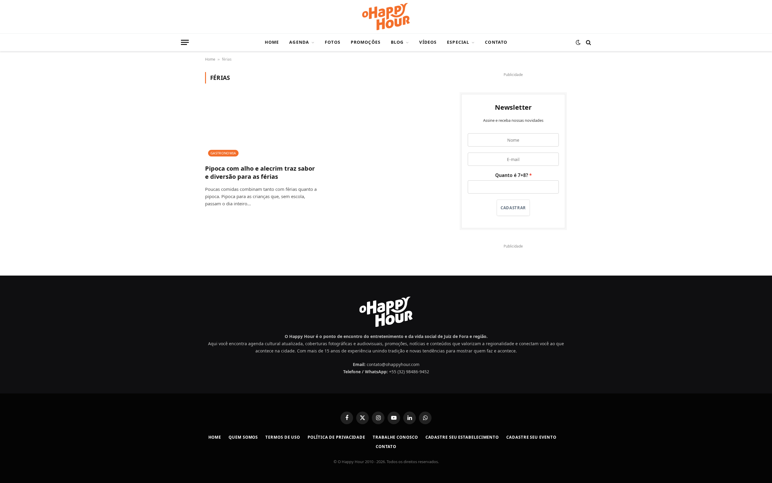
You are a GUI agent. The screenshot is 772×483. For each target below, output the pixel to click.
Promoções (366, 42)
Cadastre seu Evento (531, 437)
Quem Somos (243, 437)
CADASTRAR (513, 207)
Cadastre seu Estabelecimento (462, 437)
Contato (496, 42)
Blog (397, 42)
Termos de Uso (282, 437)
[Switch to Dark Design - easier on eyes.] (578, 42)
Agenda (299, 42)
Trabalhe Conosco (395, 437)
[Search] (588, 42)
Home (272, 42)
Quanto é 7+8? (511, 175)
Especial (458, 42)
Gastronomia (223, 153)
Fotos (332, 42)
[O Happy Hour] (386, 16)
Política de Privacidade (336, 437)
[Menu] (185, 42)
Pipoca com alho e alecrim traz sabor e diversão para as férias (260, 172)
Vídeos (428, 42)
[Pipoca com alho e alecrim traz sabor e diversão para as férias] (261, 127)
